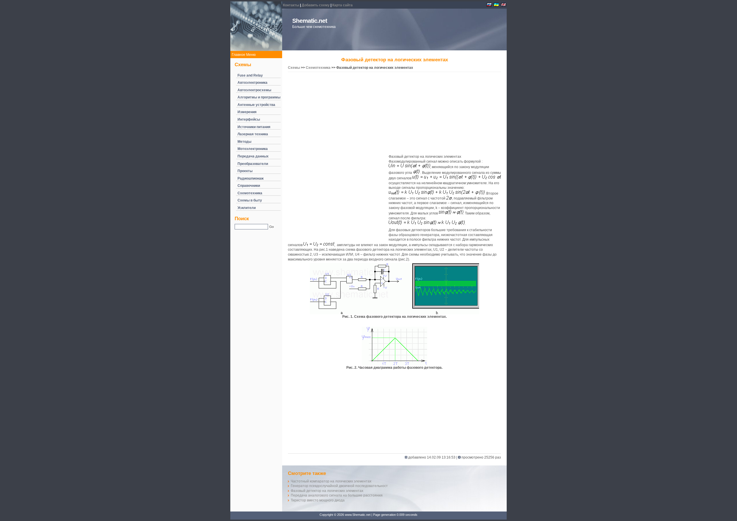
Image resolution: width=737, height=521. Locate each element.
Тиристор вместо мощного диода (318, 500)
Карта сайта (342, 5)
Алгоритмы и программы (259, 97)
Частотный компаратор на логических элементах (331, 481)
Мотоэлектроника (253, 149)
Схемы (294, 68)
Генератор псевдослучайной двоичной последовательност (339, 486)
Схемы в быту (250, 200)
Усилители (247, 208)
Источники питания (254, 127)
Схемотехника (250, 193)
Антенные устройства (256, 105)
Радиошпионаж (251, 178)
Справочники (249, 186)
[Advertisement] (394, 114)
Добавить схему (316, 5)
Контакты (291, 5)
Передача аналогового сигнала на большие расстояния (337, 495)
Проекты (245, 171)
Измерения (247, 112)
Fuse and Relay (250, 75)
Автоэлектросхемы (254, 90)
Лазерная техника (253, 134)
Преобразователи (253, 164)
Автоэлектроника (252, 83)
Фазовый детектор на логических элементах (327, 491)
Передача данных (253, 156)
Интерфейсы (249, 119)
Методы (244, 142)
